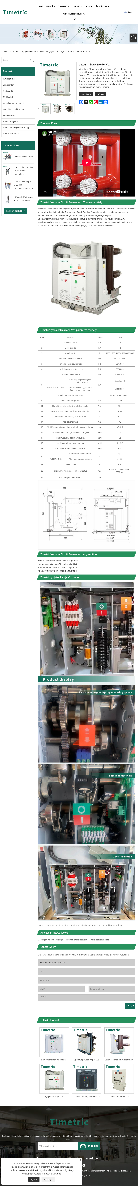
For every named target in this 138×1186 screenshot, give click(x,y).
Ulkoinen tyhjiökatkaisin (76, 939)
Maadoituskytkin (10, 121)
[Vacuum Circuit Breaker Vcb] (45, 108)
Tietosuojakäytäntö (51, 1173)
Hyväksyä (48, 1179)
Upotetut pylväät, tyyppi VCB (86, 1059)
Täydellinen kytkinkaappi (14, 109)
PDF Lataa (100, 94)
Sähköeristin (8, 97)
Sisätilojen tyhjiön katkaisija (51, 51)
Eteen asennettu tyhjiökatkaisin (119, 1059)
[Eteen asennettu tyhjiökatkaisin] (119, 1041)
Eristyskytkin (8, 91)
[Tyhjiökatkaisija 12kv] (54, 1078)
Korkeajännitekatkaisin (119, 1096)
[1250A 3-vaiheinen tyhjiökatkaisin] (54, 1041)
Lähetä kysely (86, 94)
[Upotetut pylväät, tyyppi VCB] (86, 1041)
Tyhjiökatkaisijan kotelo (100, 939)
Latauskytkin (8, 85)
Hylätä (34, 1179)
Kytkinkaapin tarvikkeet (13, 103)
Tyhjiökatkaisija (29, 51)
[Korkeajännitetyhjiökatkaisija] (86, 1078)
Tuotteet (15, 51)
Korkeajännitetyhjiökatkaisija (87, 1096)
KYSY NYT (93, 1146)
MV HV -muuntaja (11, 133)
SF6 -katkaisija (9, 115)
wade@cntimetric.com (86, 1158)
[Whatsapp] (83, 1165)
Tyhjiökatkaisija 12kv (54, 1096)
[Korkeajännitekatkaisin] (119, 1078)
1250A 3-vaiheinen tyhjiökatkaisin (54, 1059)
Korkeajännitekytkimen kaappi (16, 127)
